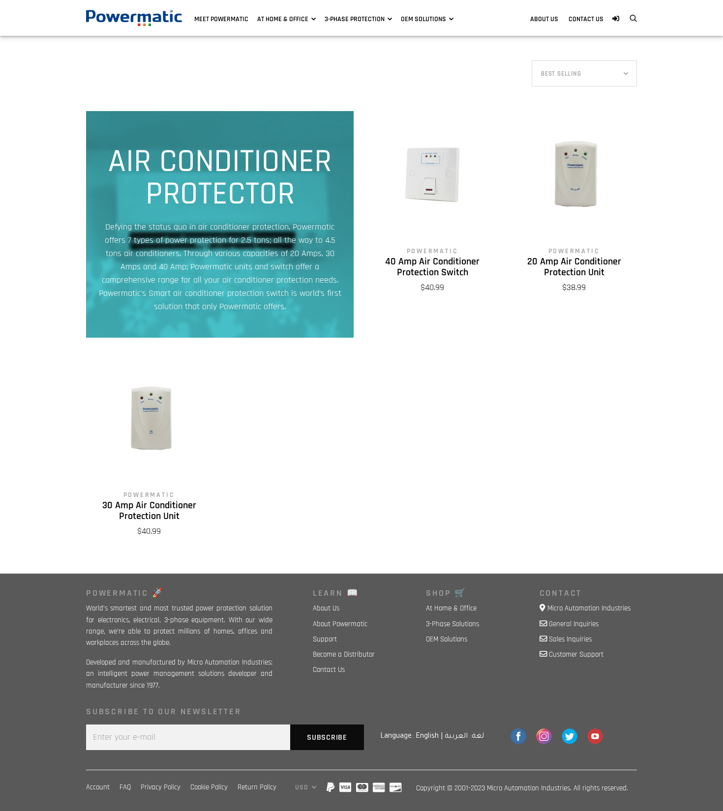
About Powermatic (340, 624)
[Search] (633, 19)
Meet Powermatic (221, 19)
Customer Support (576, 654)
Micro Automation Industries (589, 608)
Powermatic (432, 251)
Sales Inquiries (570, 639)
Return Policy (257, 787)
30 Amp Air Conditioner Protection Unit (149, 510)
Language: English (409, 737)
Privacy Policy (161, 787)
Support (325, 639)
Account (98, 787)
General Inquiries (574, 624)
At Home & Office (282, 19)
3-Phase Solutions (452, 624)
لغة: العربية (464, 737)
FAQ (125, 787)
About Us (544, 19)
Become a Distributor (344, 654)
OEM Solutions (423, 19)
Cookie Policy (209, 787)
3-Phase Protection (355, 19)
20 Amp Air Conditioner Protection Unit (574, 267)
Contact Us (586, 19)
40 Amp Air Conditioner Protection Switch (432, 267)
